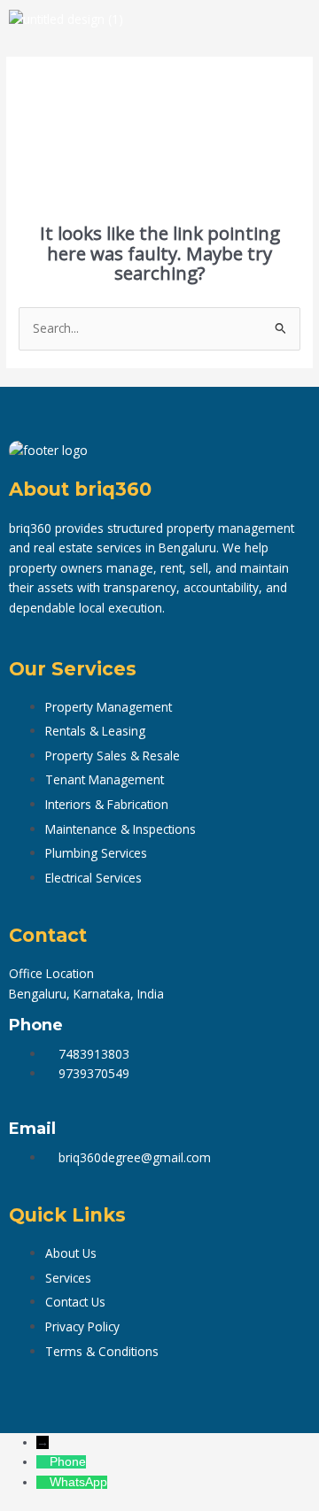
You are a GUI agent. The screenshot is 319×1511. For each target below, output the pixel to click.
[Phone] (43, 1462)
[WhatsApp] (43, 1482)
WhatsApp (78, 1482)
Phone (68, 1462)
